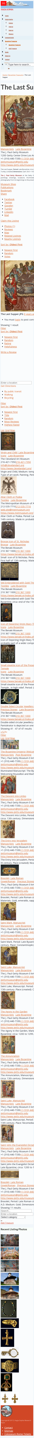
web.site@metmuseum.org (15, 509)
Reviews (8, 229)
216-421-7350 (23, 462)
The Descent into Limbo (13, 796)
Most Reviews (11, 421)
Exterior (11, 30)
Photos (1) (9, 226)
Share (4, 193)
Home (5, 75)
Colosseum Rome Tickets (17, 1434)
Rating (7, 343)
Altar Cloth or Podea (11, 497)
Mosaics (11, 34)
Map (6, 232)
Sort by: (11, 244)
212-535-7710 (23, 506)
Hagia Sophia (9, 19)
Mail (6, 215)
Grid (7, 430)
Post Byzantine (23, 754)
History (11, 23)
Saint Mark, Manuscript (13, 922)
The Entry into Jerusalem (14, 840)
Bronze (4, 544)
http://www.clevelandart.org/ (16, 468)
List (2, 430)
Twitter (8, 202)
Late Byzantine (23, 149)
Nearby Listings (12, 239)
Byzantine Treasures (15, 45)
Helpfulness (10, 346)
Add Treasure (13, 49)
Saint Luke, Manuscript (13, 967)
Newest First (11, 250)
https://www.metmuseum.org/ (17, 512)
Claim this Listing (10, 220)
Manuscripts (7, 149)
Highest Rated (11, 424)
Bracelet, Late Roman (12, 878)
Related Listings (12, 235)
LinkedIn (8, 212)
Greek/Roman (8, 881)
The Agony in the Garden (14, 1011)
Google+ (8, 205)
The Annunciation (10, 1056)
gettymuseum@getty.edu (14, 161)
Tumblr (8, 208)
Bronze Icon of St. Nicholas (15, 541)
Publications (7, 187)
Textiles (5, 500)
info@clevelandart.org (12, 465)
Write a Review (9, 352)
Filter (3, 328)
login (17, 319)
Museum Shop (8, 184)
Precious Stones (9, 709)
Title (6, 415)
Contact (8, 1427)
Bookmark (6, 190)
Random (8, 253)
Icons (3, 455)
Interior (11, 27)
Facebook (9, 199)
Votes (7, 256)
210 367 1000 (23, 551)
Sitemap (8, 1430)
